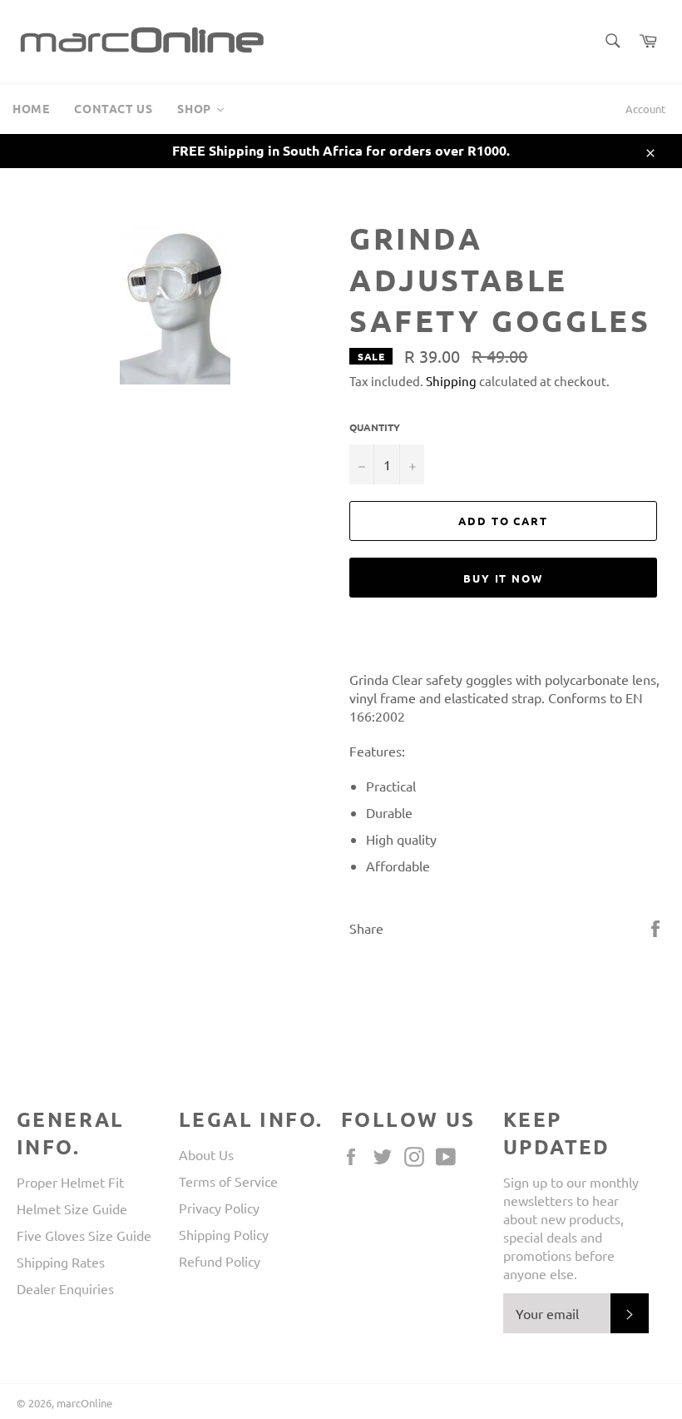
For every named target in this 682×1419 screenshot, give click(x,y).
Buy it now (503, 578)
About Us (206, 1154)
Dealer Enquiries (65, 1288)
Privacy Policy (219, 1207)
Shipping (451, 381)
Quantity (374, 427)
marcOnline (84, 1403)
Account (645, 109)
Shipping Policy (224, 1234)
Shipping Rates (61, 1261)
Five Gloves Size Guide (84, 1235)
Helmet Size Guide (72, 1208)
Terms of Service (228, 1181)
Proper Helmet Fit (70, 1181)
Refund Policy (219, 1261)
